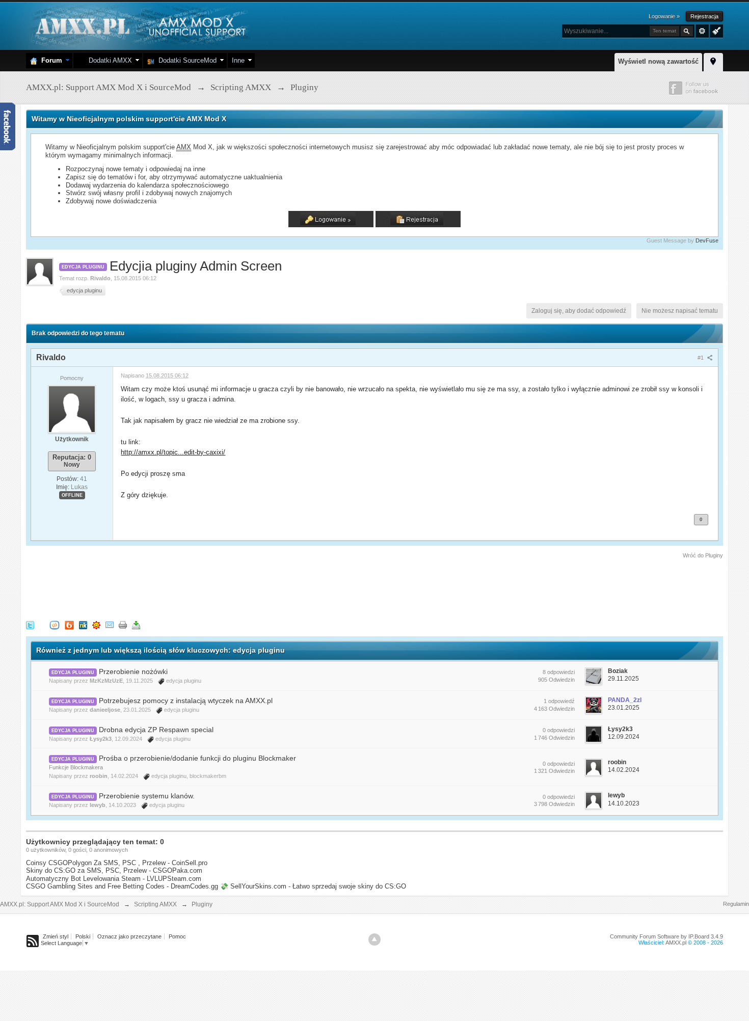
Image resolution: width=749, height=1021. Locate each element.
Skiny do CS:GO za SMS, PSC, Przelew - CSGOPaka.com (114, 870)
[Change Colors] (715, 30)
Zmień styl (55, 936)
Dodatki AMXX (108, 60)
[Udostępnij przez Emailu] (109, 624)
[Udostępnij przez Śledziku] (83, 624)
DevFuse (707, 240)
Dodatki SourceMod (185, 60)
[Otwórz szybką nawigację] (713, 60)
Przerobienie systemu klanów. (147, 796)
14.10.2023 (623, 803)
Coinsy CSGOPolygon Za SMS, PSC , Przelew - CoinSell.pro (116, 863)
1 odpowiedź (559, 701)
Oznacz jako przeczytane (129, 936)
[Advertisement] (211, 588)
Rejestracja (704, 16)
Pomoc (177, 936)
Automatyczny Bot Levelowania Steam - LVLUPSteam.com (113, 878)
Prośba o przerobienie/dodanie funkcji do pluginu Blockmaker (197, 758)
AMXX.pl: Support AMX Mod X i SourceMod (59, 904)
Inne (238, 60)
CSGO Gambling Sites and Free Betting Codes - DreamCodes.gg (122, 886)
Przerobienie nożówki (133, 671)
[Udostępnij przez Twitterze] (30, 624)
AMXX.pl (675, 942)
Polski (82, 936)
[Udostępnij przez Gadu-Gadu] (96, 624)
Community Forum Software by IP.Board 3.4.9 (666, 936)
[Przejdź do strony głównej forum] (139, 25)
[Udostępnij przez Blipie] (69, 624)
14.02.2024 (623, 769)
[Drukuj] (123, 624)
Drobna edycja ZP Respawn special (156, 730)
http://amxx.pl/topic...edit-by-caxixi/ (173, 452)
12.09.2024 (623, 736)
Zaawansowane (702, 31)
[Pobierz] (136, 624)
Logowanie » (664, 16)
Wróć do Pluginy (703, 555)
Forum (49, 60)
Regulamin (736, 904)
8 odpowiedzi (559, 672)
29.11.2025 (623, 678)
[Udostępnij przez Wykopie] (54, 624)
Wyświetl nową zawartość (658, 61)
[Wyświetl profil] (72, 408)
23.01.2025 (623, 707)
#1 (701, 358)
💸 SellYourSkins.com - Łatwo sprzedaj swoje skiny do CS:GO (313, 886)
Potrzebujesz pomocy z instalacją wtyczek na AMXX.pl (186, 700)
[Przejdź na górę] (374, 939)
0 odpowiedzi (559, 730)
